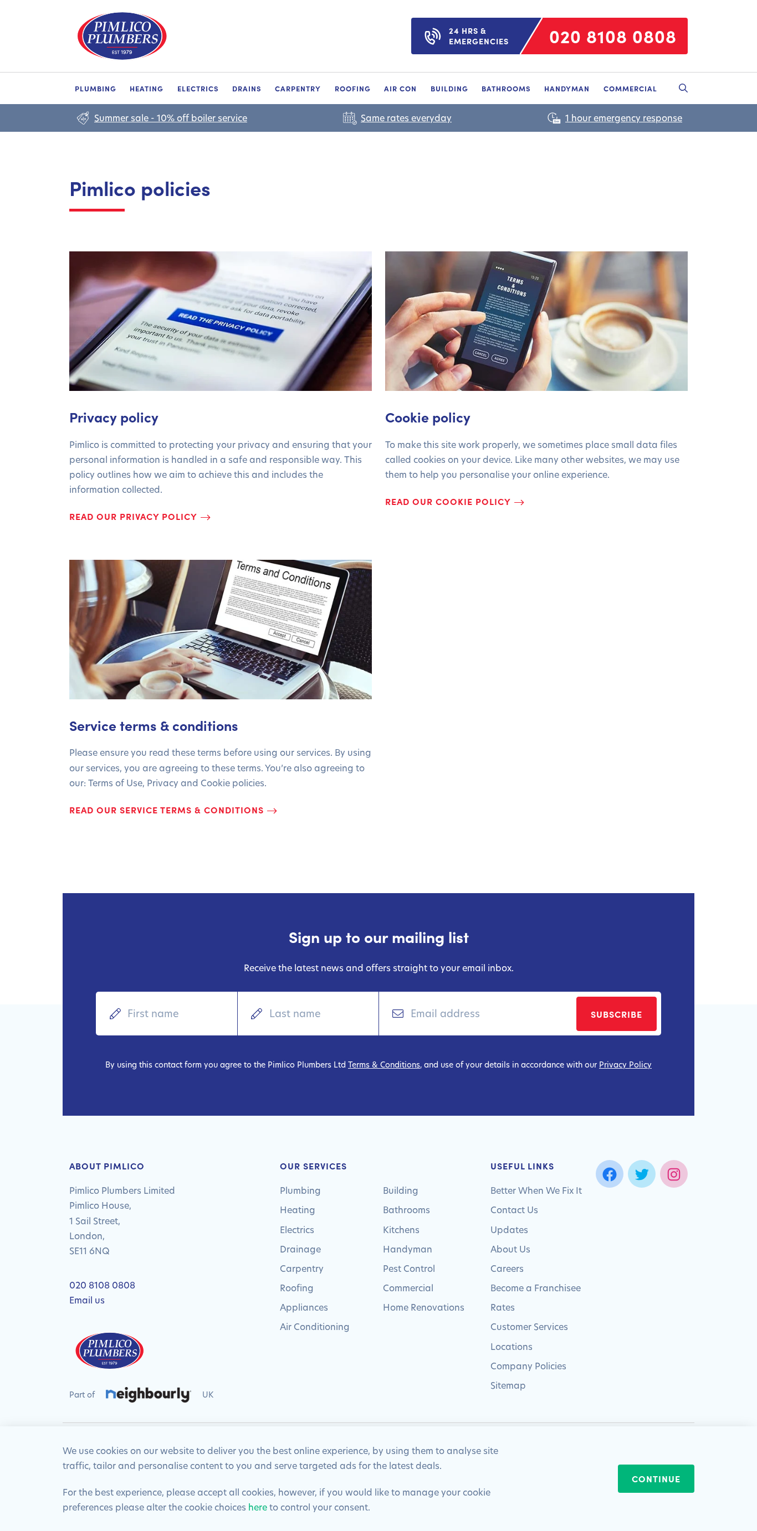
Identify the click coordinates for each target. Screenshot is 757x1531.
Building (449, 88)
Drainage (300, 1249)
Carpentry (298, 88)
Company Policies (528, 1366)
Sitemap (508, 1385)
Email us (87, 1300)
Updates (509, 1229)
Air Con (400, 88)
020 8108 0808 (102, 1285)
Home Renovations (423, 1307)
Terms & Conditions (384, 1064)
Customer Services (529, 1326)
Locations (511, 1346)
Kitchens (401, 1229)
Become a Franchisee (535, 1287)
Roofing (353, 88)
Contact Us (514, 1209)
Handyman (567, 88)
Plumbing (95, 88)
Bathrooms (506, 88)
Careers (507, 1268)
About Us (510, 1249)
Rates (502, 1307)
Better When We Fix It (536, 1190)
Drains (247, 88)
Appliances (304, 1307)
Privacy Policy (625, 1064)
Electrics (198, 88)
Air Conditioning (315, 1326)
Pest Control (409, 1268)
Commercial (630, 88)
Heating (146, 88)
